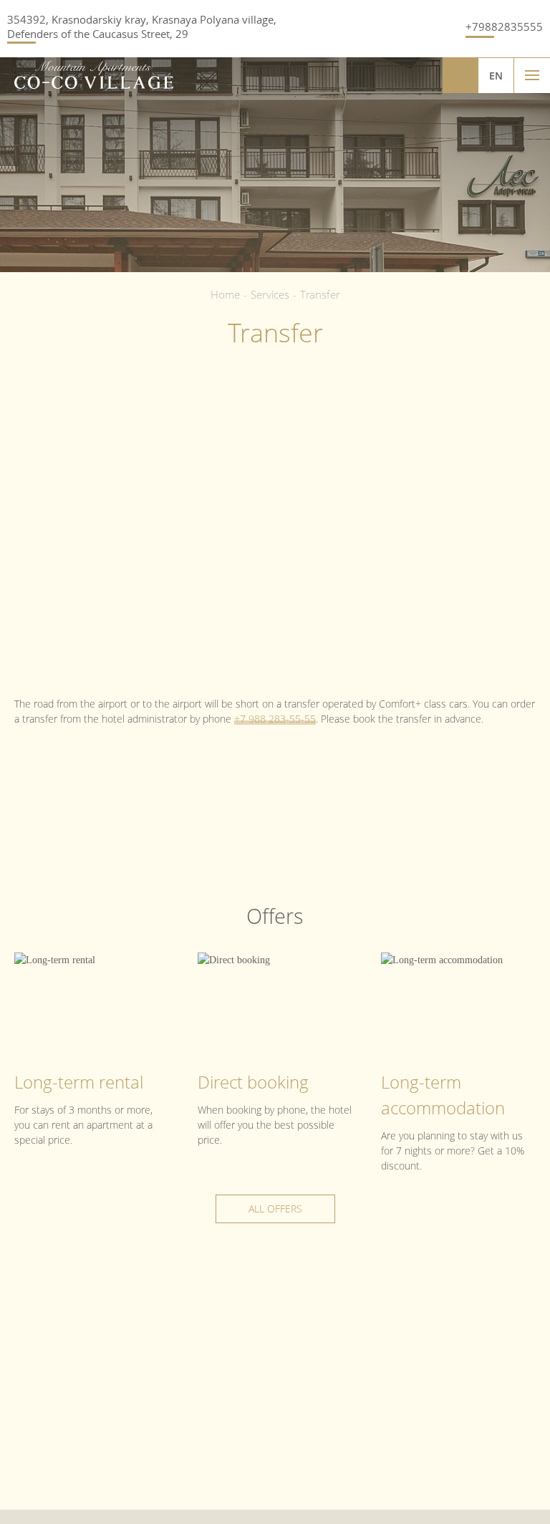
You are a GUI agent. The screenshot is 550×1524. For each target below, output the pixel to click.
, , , (141, 26)
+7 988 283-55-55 (275, 718)
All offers (275, 1208)
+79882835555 (504, 26)
